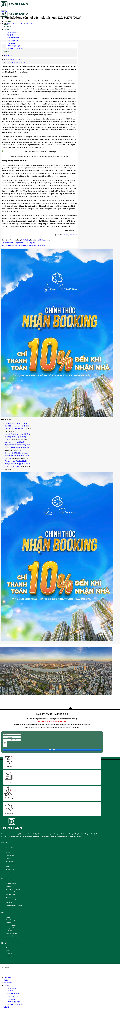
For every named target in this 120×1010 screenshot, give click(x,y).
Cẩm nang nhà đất (13, 38)
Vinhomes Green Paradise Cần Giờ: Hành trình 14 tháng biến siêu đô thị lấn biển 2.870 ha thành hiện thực (17, 426)
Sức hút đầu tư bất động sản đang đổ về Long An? (18, 243)
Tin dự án (11, 35)
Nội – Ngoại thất (13, 40)
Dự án (6, 980)
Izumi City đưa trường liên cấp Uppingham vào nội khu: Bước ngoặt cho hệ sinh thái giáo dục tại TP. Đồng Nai (18, 444)
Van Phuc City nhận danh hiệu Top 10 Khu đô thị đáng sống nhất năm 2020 (26, 245)
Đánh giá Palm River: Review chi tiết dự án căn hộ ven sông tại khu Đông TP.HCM (17, 436)
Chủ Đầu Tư (8, 27)
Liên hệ (6, 51)
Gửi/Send (52, 749)
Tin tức (6, 29)
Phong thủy (11, 43)
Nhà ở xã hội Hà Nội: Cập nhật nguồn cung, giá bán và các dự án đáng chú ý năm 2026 (17, 455)
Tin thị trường (12, 32)
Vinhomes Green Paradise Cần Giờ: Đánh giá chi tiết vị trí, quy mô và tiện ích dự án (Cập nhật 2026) (17, 463)
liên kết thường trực (43, 240)
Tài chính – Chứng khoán (15, 48)
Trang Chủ (7, 21)
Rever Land (29, 23)
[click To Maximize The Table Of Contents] (4, 46)
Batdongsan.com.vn (70, 235)
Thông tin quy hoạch (14, 46)
